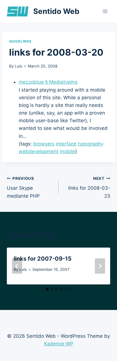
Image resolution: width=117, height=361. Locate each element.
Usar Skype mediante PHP (23, 187)
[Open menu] (105, 11)
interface (66, 144)
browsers (44, 144)
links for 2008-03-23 (89, 187)
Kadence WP (58, 344)
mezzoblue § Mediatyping (48, 82)
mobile (67, 151)
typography (90, 144)
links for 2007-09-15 (43, 258)
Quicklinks (20, 41)
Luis (18, 66)
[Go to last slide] (17, 266)
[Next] (100, 266)
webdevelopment (38, 151)
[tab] (47, 289)
